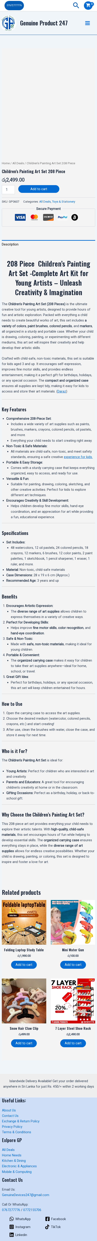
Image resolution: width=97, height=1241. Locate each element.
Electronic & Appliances (19, 1166)
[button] (14, 5)
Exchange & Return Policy (20, 1121)
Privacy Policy (12, 1127)
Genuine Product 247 (44, 23)
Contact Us (10, 1116)
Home (6, 163)
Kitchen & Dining (14, 1161)
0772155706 (32, 1210)
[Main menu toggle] (87, 23)
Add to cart (38, 189)
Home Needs (11, 1155)
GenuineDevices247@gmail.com (25, 1195)
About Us (9, 1110)
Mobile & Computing (17, 1172)
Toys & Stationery (63, 201)
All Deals (18, 163)
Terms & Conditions (16, 1132)
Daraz (62, 391)
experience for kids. (78, 457)
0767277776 (11, 1210)
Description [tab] (10, 244)
